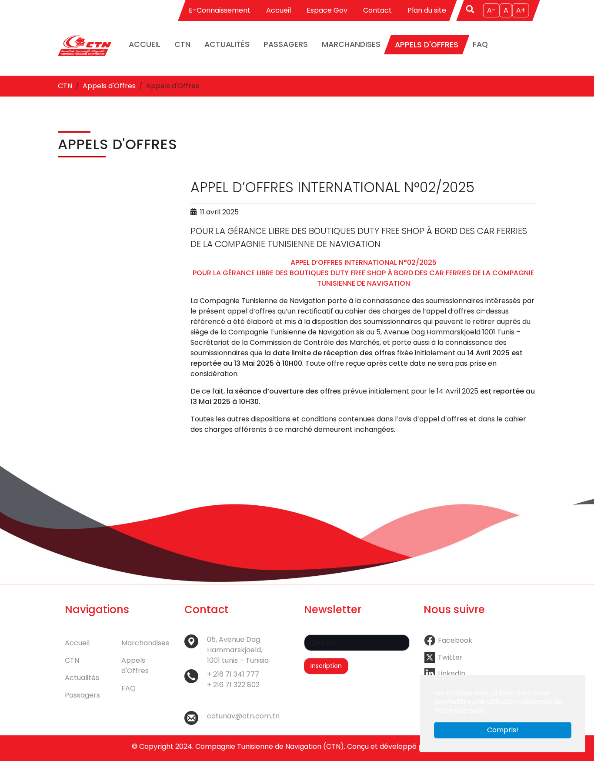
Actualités (82, 678)
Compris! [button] (502, 730)
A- (491, 10)
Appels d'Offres (135, 665)
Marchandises (145, 643)
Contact (377, 10)
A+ (520, 10)
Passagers (82, 695)
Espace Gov (327, 10)
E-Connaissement (219, 10)
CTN (72, 660)
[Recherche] (471, 8)
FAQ (128, 688)
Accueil (278, 10)
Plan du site (426, 10)
